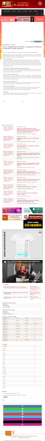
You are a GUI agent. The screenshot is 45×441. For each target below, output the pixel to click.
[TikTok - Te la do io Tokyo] (22, 422)
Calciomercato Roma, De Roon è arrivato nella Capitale (28, 139)
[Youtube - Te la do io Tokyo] (22, 414)
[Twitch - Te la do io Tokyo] (22, 424)
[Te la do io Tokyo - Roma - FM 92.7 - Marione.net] (19, 4)
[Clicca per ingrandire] (20, 52)
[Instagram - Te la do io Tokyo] (22, 419)
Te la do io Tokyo (6, 11)
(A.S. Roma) (23, 126)
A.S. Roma (25, 11)
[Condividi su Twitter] (42, 41)
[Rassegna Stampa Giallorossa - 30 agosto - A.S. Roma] (9, 186)
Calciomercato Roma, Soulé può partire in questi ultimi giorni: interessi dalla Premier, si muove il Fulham (28, 164)
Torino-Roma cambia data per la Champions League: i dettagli (27, 193)
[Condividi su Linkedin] (38, 41)
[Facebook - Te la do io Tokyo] (22, 406)
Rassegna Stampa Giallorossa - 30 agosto (27, 186)
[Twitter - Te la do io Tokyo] (22, 416)
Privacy (35, 436)
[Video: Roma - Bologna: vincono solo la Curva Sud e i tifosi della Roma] (35, 293)
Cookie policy (29, 436)
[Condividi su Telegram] (34, 41)
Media (30, 11)
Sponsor (36, 11)
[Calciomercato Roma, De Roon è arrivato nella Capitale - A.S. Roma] (9, 138)
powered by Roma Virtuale (23, 437)
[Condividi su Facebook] (40, 41)
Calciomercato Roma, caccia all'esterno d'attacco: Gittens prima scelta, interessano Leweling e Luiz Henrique (28, 154)
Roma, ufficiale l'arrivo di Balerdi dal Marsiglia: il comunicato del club (28, 146)
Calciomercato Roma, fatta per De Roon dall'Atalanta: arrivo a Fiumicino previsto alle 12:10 (28, 172)
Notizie (19, 11)
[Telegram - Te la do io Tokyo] (22, 411)
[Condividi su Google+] (36, 41)
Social (37, 14)
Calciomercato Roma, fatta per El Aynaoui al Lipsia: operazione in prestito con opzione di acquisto (29, 180)
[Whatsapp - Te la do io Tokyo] (22, 409)
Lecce (4, 307)
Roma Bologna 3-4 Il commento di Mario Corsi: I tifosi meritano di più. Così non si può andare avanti (16, 287)
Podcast (14, 11)
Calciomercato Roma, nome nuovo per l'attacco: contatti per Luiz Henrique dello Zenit (28, 201)
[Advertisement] (22, 30)
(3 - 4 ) (36, 323)
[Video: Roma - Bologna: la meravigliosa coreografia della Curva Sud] (35, 298)
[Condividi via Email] (32, 41)
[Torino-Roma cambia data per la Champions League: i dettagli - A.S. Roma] (9, 193)
